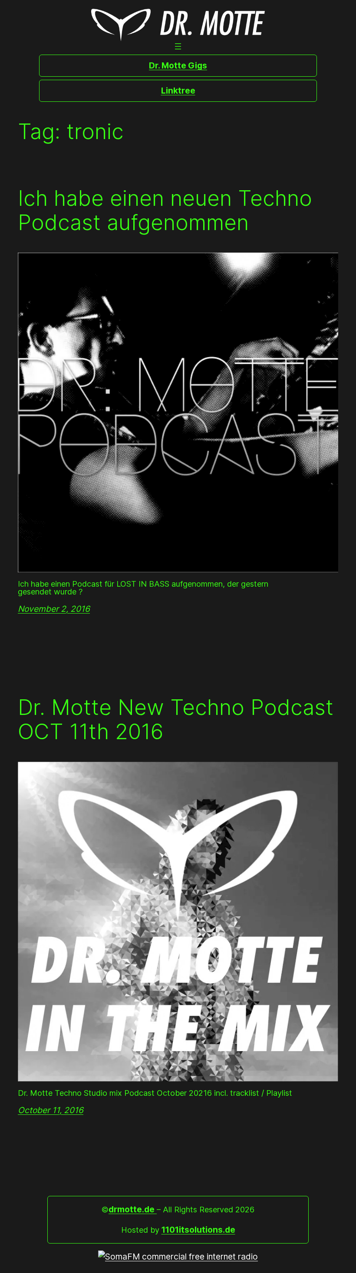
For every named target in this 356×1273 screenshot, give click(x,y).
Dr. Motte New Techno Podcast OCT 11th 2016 (175, 719)
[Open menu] (178, 46)
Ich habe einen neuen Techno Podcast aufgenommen (165, 210)
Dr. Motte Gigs (178, 65)
